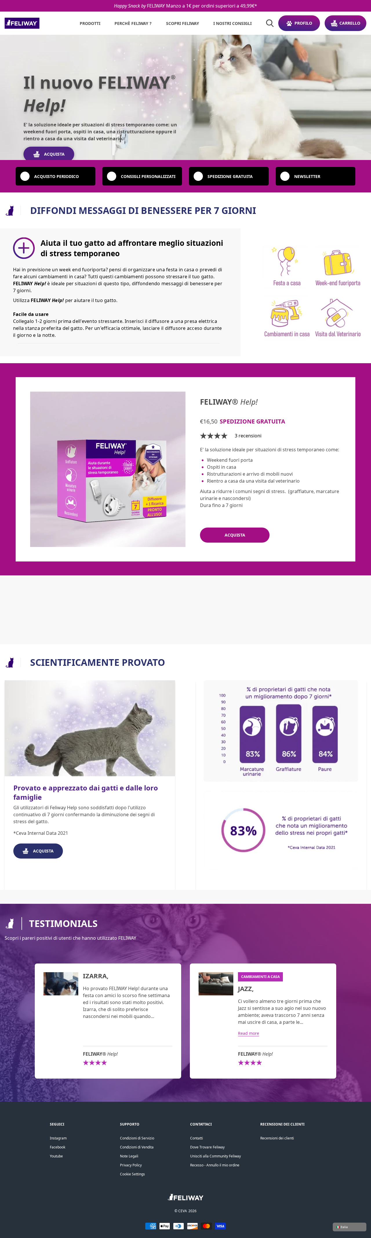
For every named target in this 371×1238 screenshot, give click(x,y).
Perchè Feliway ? (133, 23)
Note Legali (129, 1156)
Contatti (196, 1138)
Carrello (349, 23)
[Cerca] (270, 23)
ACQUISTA (54, 154)
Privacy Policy (131, 1165)
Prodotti (90, 23)
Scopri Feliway (182, 23)
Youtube (56, 1156)
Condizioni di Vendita (137, 1147)
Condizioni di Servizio (137, 1138)
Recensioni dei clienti (277, 1138)
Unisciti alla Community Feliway (215, 1156)
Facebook (57, 1147)
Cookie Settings (132, 1174)
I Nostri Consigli (232, 23)
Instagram (58, 1138)
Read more (248, 1033)
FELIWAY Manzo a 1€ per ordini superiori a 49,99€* (185, 6)
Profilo (303, 23)
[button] (55, 176)
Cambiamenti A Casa (260, 976)
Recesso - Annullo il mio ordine (214, 1165)
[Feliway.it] (35, 23)
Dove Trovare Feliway (207, 1147)
